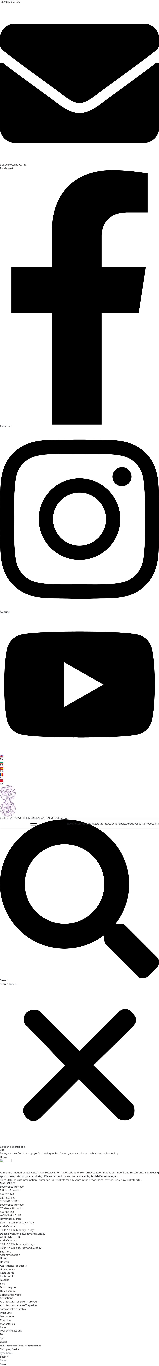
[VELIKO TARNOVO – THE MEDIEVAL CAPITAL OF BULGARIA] (79, 793)
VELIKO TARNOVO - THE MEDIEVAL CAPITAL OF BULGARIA (33, 818)
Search (4, 984)
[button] (79, 900)
